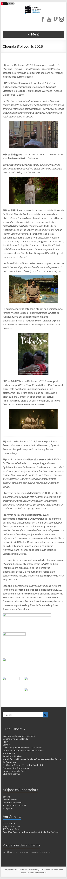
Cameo (6, 744)
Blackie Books (10, 753)
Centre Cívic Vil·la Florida (15, 738)
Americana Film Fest (13, 756)
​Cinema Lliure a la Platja (14, 770)
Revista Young (10, 799)
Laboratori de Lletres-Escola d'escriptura (23, 750)
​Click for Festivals (11, 773)
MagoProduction (11, 826)
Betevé (6, 796)
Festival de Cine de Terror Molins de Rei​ (23, 765)
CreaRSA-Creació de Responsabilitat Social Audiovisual (31, 832)
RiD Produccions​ (11, 829)
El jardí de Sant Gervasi (14, 805)
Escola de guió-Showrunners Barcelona (22, 747)
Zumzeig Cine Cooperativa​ (16, 768)
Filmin (5, 741)
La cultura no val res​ (13, 802)
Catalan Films (9, 823)
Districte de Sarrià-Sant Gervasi (19, 735)
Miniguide (8, 808)
